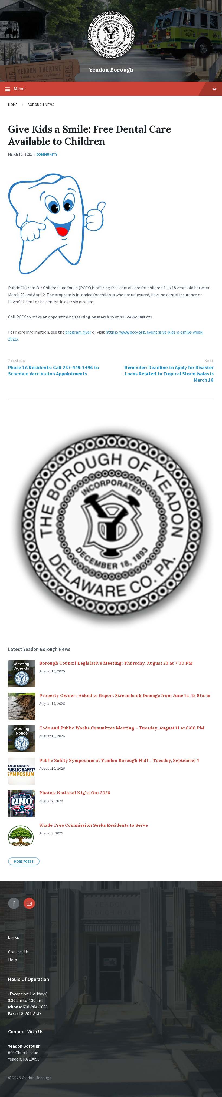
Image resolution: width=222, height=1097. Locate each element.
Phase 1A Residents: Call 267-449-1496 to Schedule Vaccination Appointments (53, 370)
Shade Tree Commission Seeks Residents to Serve (93, 825)
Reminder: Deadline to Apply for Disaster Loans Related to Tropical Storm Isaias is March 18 (169, 373)
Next (209, 360)
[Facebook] (13, 903)
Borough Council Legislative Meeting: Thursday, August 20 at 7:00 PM (116, 663)
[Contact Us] (29, 903)
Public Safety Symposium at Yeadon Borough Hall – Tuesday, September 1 (119, 760)
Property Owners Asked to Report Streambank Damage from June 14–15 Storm (124, 695)
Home (13, 104)
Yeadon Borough (111, 69)
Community (46, 154)
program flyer (78, 332)
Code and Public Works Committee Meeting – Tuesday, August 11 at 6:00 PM (121, 728)
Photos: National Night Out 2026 (74, 792)
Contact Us (18, 951)
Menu (19, 88)
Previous (16, 360)
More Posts (24, 861)
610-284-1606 (35, 1006)
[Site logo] (111, 60)
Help (12, 959)
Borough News (41, 104)
